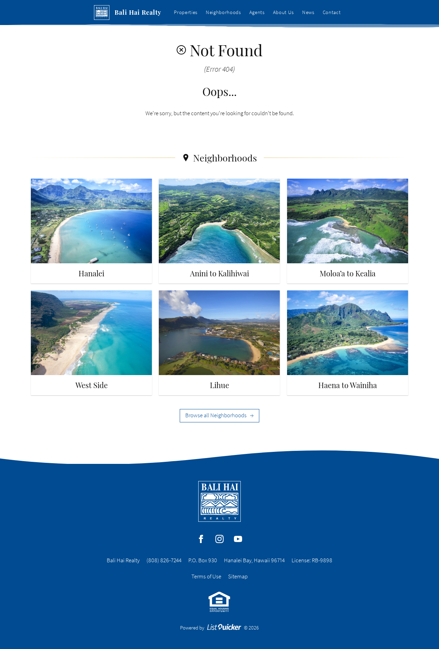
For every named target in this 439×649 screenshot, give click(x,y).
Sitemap (238, 576)
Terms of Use (206, 576)
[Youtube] (238, 538)
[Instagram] (219, 538)
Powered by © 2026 (219, 627)
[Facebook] (201, 538)
